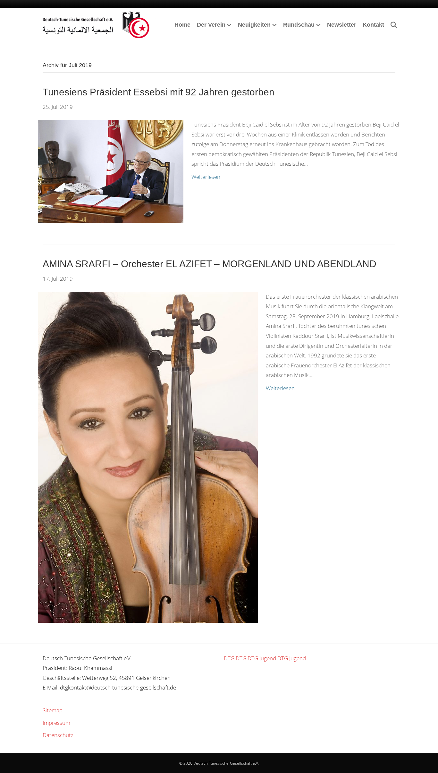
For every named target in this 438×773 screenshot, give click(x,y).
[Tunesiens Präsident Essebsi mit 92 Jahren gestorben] (110, 171)
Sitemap (53, 710)
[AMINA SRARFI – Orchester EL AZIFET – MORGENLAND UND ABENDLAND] (148, 456)
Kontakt (373, 25)
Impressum (56, 722)
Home (182, 25)
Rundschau (299, 25)
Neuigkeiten (254, 25)
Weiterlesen (205, 176)
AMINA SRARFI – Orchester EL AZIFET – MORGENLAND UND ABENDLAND (209, 264)
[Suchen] (391, 25)
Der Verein (211, 25)
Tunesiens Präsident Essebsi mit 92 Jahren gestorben (158, 92)
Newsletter (341, 25)
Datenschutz (58, 735)
